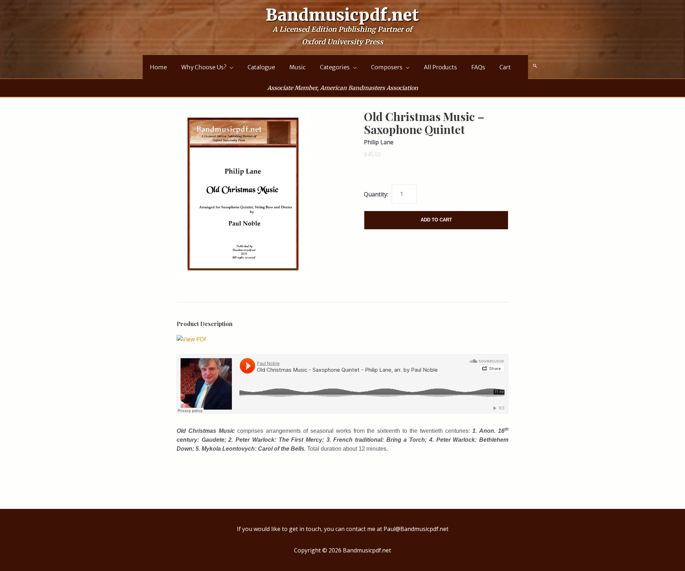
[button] (535, 66)
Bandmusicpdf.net (342, 15)
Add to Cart (436, 219)
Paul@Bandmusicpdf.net (416, 529)
